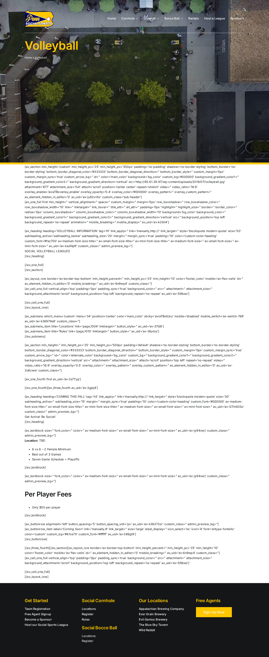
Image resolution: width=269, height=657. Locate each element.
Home (28, 57)
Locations (89, 636)
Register (87, 641)
